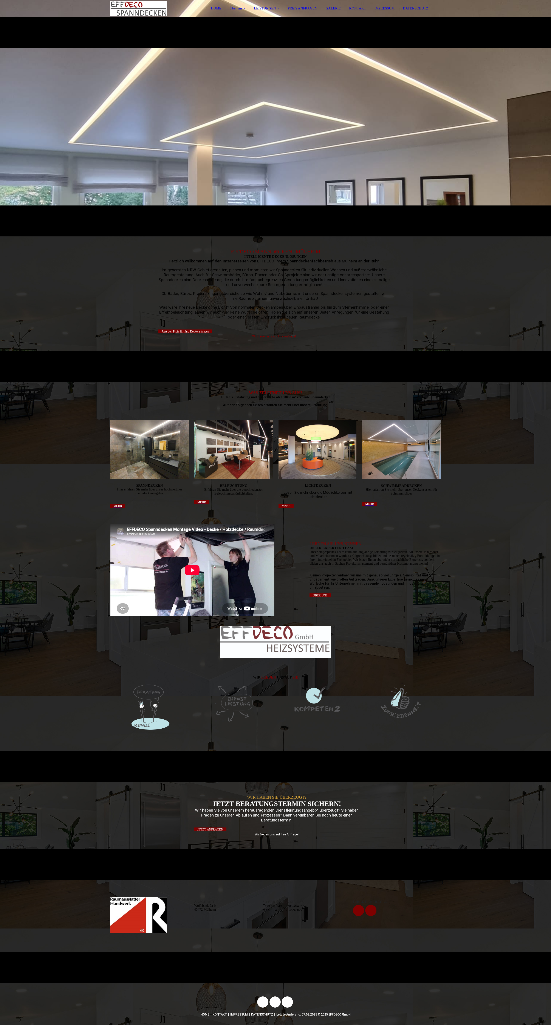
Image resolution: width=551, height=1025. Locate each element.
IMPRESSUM (385, 8)
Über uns (236, 8)
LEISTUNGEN (265, 8)
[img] (148, 15)
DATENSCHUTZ (415, 8)
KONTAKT (357, 8)
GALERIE (333, 8)
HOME (216, 8)
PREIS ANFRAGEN (302, 8)
